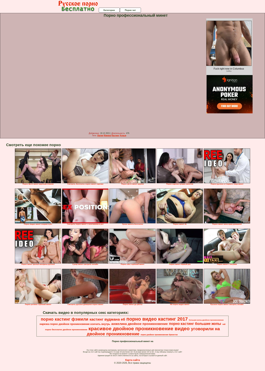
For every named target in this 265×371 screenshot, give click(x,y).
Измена (107, 135)
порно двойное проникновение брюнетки (159, 335)
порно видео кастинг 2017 (157, 319)
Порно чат (130, 10)
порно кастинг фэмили (64, 319)
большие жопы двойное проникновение (206, 320)
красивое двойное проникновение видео (139, 328)
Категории (109, 10)
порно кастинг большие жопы (195, 324)
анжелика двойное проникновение (139, 324)
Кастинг (115, 135)
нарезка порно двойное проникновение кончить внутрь (75, 324)
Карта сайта (132, 360)
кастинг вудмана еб (107, 319)
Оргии (100, 135)
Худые (123, 135)
